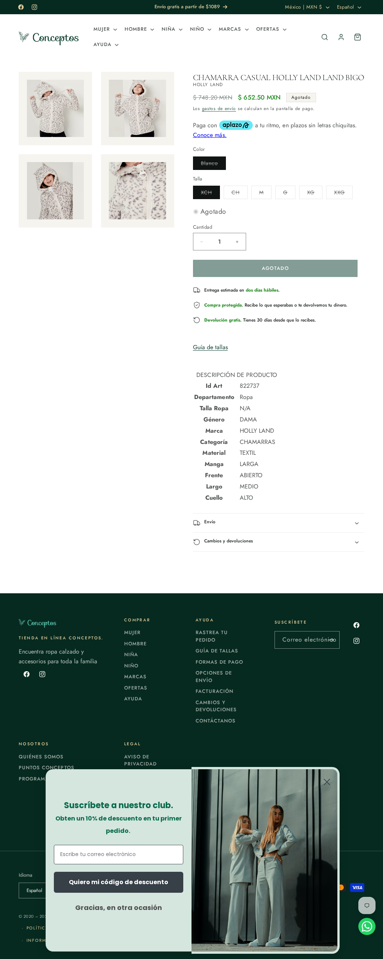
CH (240, 193)
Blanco (213, 164)
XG (314, 193)
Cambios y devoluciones (216, 706)
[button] (104, 29)
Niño (131, 665)
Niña (131, 654)
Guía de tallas (210, 347)
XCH (210, 193)
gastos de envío (219, 108)
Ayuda (133, 698)
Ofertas (135, 687)
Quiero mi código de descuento (118, 882)
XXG (343, 193)
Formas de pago (219, 662)
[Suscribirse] (331, 640)
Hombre (135, 643)
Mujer (132, 632)
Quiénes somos (41, 756)
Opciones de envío (214, 676)
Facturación (214, 691)
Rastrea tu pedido (212, 636)
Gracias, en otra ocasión (118, 907)
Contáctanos (216, 720)
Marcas (135, 676)
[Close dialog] (327, 782)
